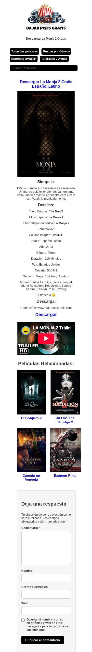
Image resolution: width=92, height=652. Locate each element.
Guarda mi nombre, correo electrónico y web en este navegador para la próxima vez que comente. (48, 625)
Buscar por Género (56, 51)
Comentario (30, 528)
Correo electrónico (34, 587)
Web (24, 603)
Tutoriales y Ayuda (54, 59)
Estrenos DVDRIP (23, 59)
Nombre (27, 570)
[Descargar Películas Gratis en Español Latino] (46, 18)
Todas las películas (24, 51)
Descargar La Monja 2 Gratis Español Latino (46, 84)
